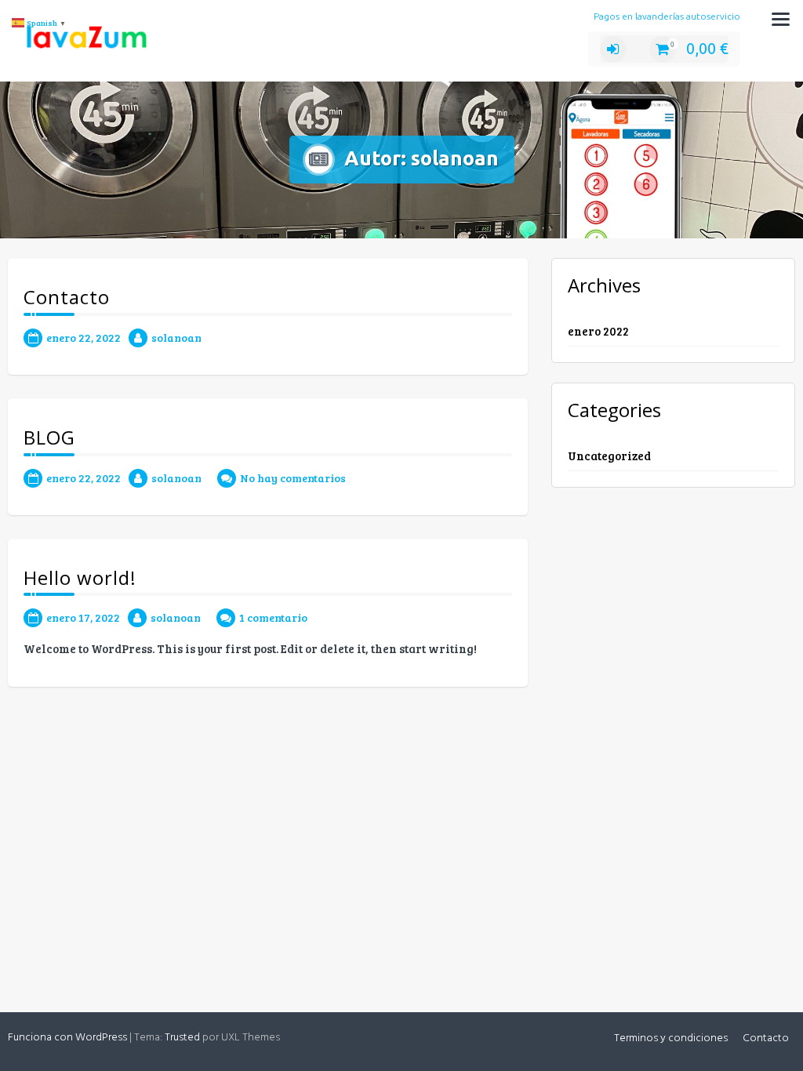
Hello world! (80, 577)
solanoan (176, 337)
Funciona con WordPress (67, 1038)
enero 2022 (598, 331)
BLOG (49, 437)
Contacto (67, 297)
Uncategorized (609, 455)
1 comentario (273, 617)
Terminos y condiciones (671, 1038)
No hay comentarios (293, 477)
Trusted (182, 1038)
